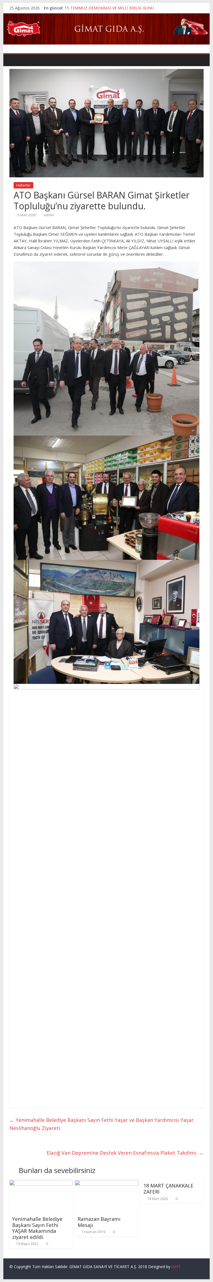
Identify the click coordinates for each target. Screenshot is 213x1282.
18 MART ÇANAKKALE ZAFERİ (168, 1188)
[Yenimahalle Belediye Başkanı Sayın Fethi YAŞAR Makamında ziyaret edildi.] (41, 1183)
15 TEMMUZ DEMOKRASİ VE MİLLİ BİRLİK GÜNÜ (109, 8)
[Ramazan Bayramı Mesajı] (106, 1183)
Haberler (23, 185)
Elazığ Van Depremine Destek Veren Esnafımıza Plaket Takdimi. (125, 1152)
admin (49, 215)
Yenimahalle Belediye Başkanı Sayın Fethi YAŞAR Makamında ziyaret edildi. (37, 1228)
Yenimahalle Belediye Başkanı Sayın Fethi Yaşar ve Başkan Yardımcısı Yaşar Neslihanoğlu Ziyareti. (101, 1124)
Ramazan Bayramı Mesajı (99, 1222)
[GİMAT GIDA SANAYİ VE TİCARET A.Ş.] (106, 17)
